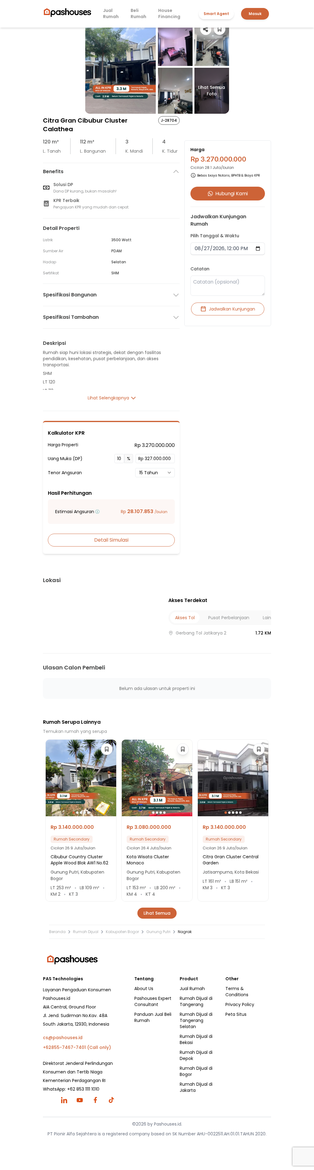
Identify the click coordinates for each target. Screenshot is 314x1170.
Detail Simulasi (111, 539)
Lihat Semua (157, 913)
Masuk (255, 13)
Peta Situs (236, 1014)
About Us (143, 988)
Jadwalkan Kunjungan (232, 309)
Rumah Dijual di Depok (196, 1055)
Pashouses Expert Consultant (152, 1001)
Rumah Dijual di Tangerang (196, 1001)
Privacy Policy (239, 1004)
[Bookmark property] (219, 29)
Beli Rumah (138, 13)
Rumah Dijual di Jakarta (196, 1087)
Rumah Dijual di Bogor (196, 1071)
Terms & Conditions (236, 991)
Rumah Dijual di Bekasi (196, 1039)
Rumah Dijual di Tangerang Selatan (196, 1020)
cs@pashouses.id (62, 1038)
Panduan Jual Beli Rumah (152, 1017)
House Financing (169, 13)
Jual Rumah (111, 13)
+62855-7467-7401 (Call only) (77, 1047)
